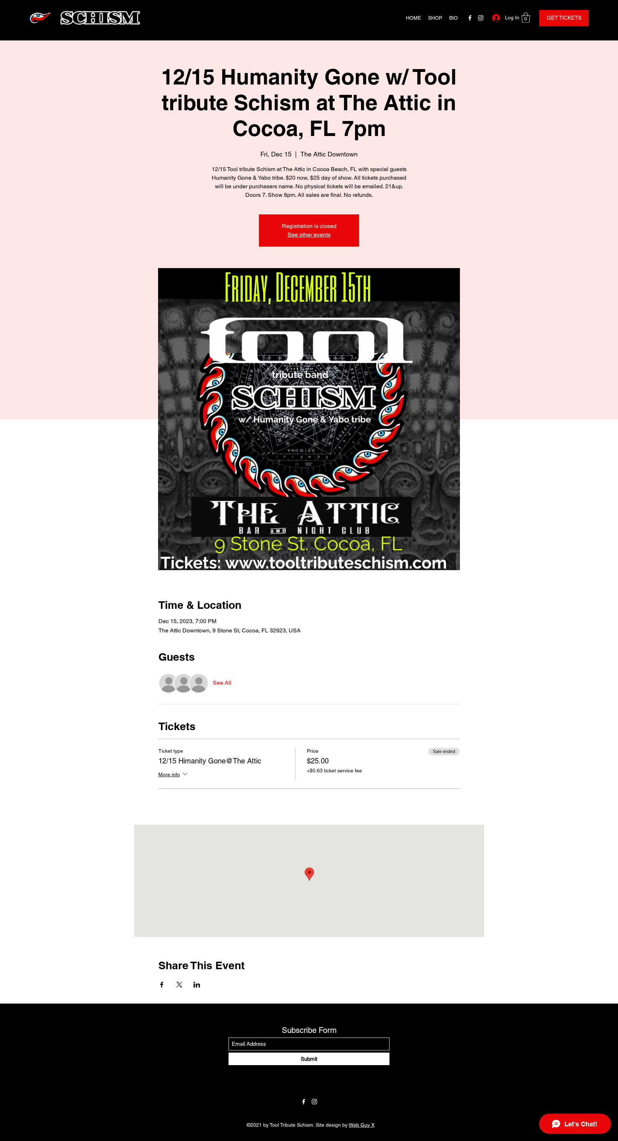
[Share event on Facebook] (161, 984)
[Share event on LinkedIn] (196, 984)
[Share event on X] (179, 984)
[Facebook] (470, 17)
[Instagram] (480, 17)
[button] (525, 18)
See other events (309, 234)
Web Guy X (361, 1125)
